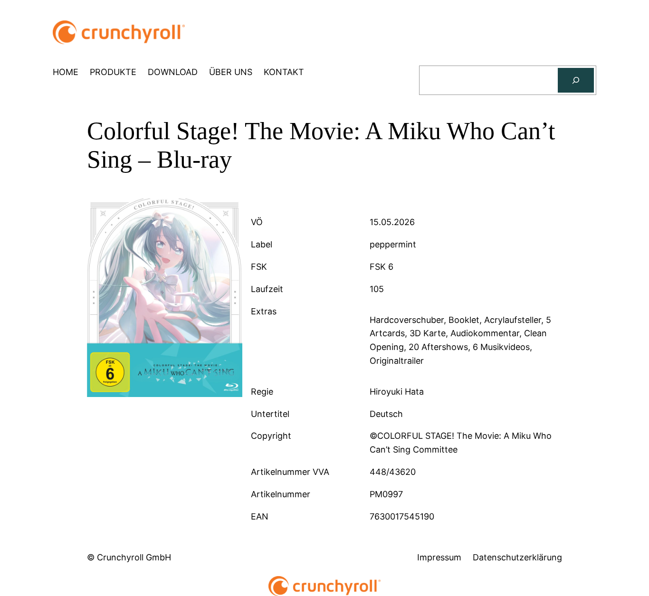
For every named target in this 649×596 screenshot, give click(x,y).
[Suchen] (576, 80)
